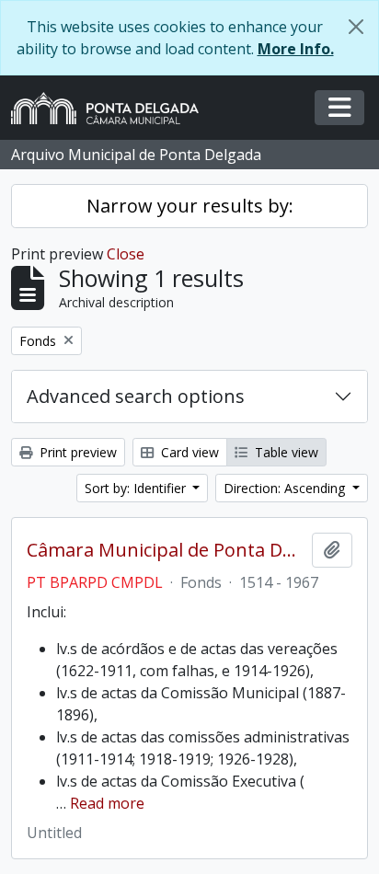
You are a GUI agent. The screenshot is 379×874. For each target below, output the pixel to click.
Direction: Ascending (286, 488)
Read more (107, 803)
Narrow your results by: (189, 205)
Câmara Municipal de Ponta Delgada (165, 550)
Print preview (76, 452)
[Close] (356, 26)
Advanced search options (136, 396)
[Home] (112, 108)
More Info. (296, 49)
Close (125, 254)
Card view (188, 452)
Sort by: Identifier (137, 488)
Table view (284, 452)
